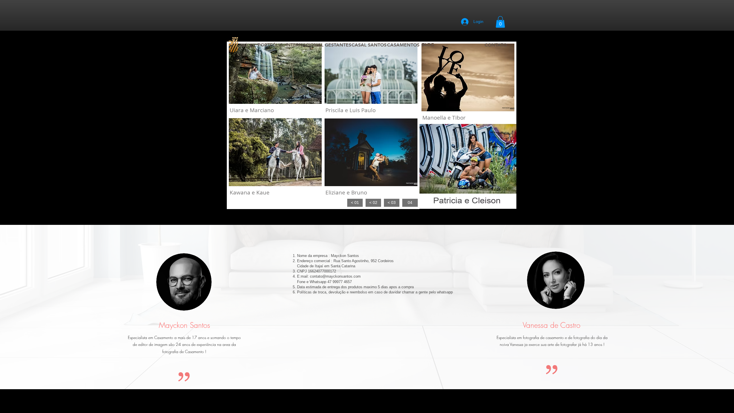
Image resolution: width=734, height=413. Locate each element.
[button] (500, 22)
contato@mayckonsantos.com (335, 276)
